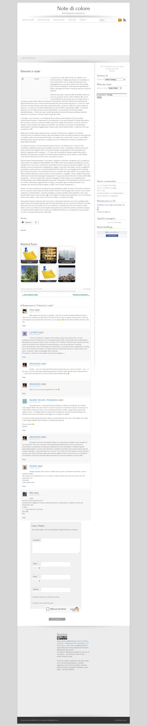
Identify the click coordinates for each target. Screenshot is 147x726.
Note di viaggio (59, 20)
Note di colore (73, 8)
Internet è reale (30, 71)
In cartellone (114, 196)
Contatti (82, 20)
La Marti (33, 332)
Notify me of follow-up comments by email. (46, 597)
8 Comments (87, 289)
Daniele (33, 466)
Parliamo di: (101, 79)
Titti (98, 190)
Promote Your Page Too (103, 212)
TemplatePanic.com (53, 720)
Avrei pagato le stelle (30, 295)
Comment (36, 540)
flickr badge (118, 222)
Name (36, 564)
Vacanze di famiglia (109, 185)
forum (44, 291)
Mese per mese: (102, 88)
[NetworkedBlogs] (112, 232)
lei (47, 195)
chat (41, 291)
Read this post (72, 291)
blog (38, 291)
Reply (24, 325)
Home (23, 58)
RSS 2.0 (64, 291)
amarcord (29, 291)
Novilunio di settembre (81, 295)
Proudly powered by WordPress (29, 720)
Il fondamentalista (117, 193)
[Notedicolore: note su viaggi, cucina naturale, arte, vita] (98, 210)
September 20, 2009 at (34, 439)
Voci (103, 190)
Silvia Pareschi (102, 196)
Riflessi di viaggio (111, 188)
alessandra (35, 363)
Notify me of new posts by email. (43, 603)
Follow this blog (112, 235)
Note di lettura (44, 20)
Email (36, 577)
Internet (49, 291)
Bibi (31, 493)
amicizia (35, 291)
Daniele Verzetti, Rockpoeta (43, 400)
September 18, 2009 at (34, 312)
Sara (31, 309)
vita (22, 291)
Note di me (72, 20)
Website (35, 589)
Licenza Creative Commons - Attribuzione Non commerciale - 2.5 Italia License (72, 643)
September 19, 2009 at (34, 402)
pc (52, 291)
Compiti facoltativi (103, 193)
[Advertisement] (73, 39)
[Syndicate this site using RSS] (124, 20)
